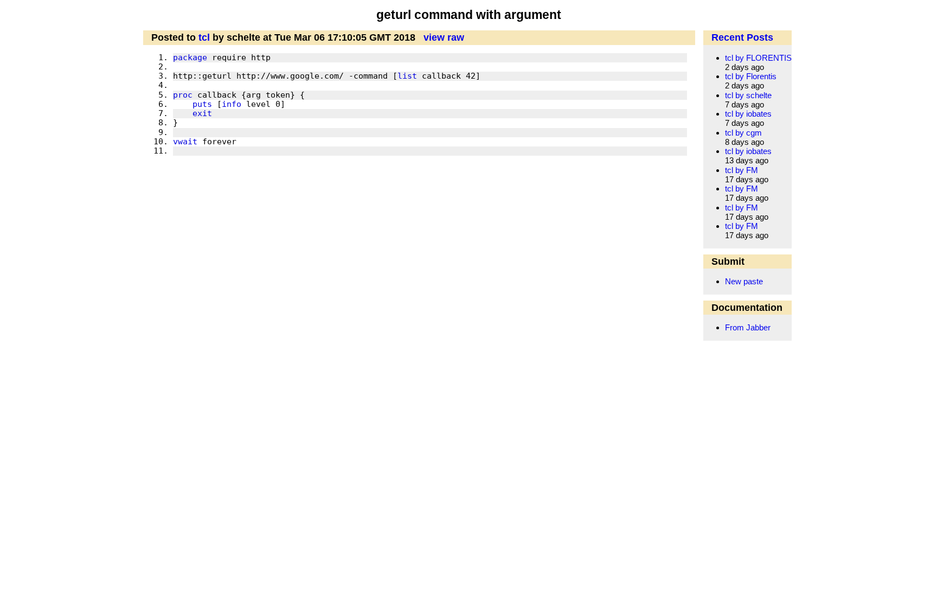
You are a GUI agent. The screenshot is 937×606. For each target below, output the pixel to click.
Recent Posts (742, 37)
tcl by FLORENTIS (758, 57)
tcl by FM (741, 170)
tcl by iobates (748, 113)
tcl (204, 37)
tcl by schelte (748, 95)
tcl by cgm (743, 132)
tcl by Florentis (750, 76)
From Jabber (748, 327)
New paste (744, 281)
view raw (443, 37)
